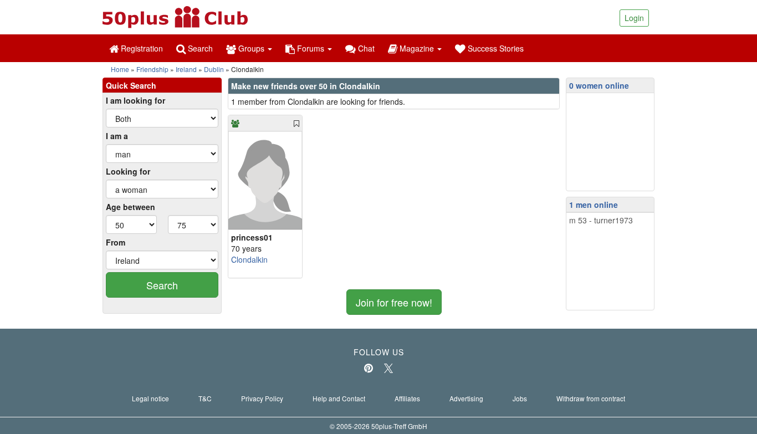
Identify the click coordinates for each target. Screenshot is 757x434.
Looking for (128, 171)
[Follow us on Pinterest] (368, 368)
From (115, 242)
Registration (141, 48)
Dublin (214, 69)
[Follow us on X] (388, 368)
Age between (130, 206)
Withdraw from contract (590, 398)
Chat (365, 48)
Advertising (466, 398)
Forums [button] (310, 48)
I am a (117, 135)
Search (199, 48)
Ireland (186, 69)
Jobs (520, 398)
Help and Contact (339, 398)
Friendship (152, 69)
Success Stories (495, 48)
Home (120, 69)
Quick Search (131, 85)
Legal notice (150, 398)
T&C (205, 398)
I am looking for (135, 100)
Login (634, 17)
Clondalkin (249, 259)
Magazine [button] (416, 48)
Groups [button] (251, 48)
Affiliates (407, 398)
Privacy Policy (262, 398)
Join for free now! (394, 302)
